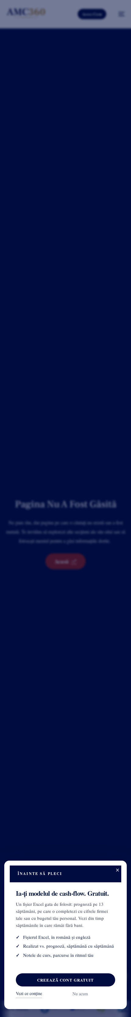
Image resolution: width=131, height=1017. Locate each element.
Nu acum (80, 994)
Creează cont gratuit (65, 980)
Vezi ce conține (29, 993)
